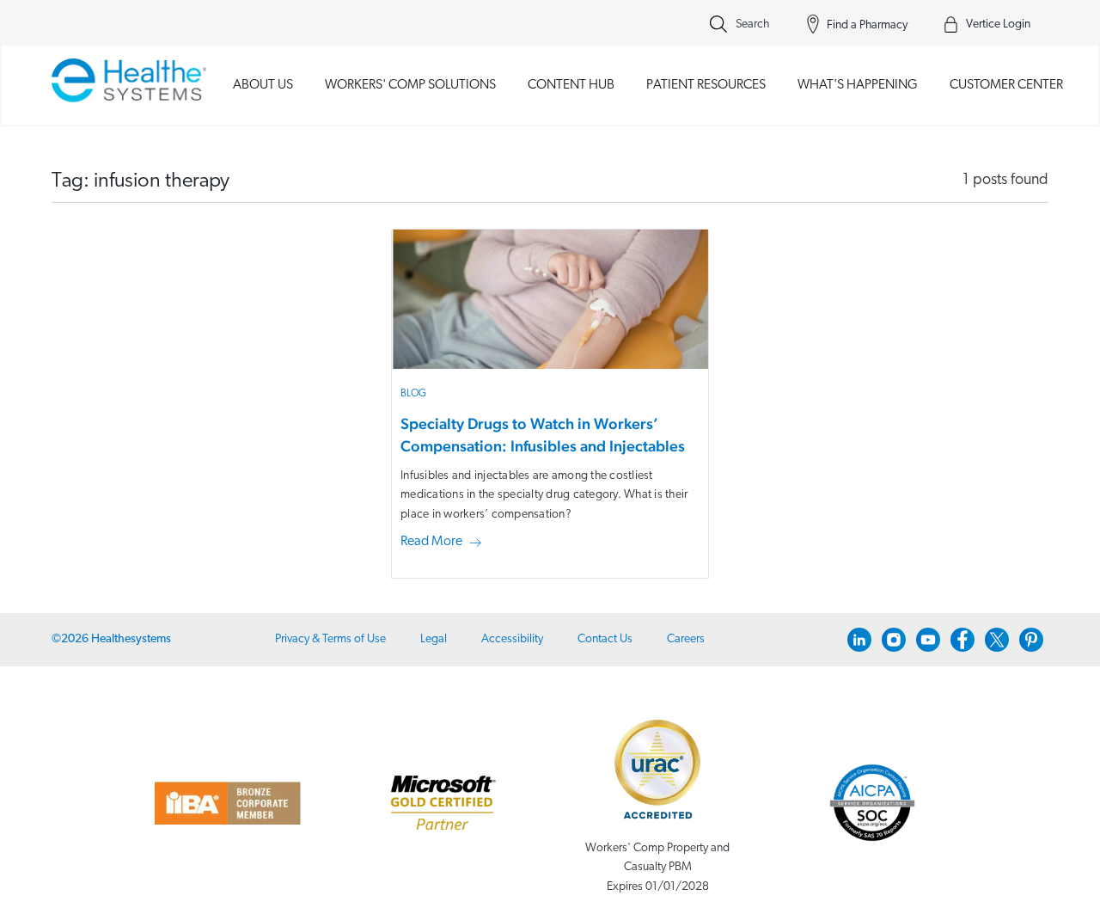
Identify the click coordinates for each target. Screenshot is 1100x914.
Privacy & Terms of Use (330, 639)
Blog (413, 394)
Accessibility (512, 639)
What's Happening (858, 85)
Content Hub (571, 85)
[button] (444, 542)
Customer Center (1006, 85)
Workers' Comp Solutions (410, 85)
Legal (433, 639)
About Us (263, 85)
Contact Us (605, 639)
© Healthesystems (111, 639)
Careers (686, 639)
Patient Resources (706, 85)
